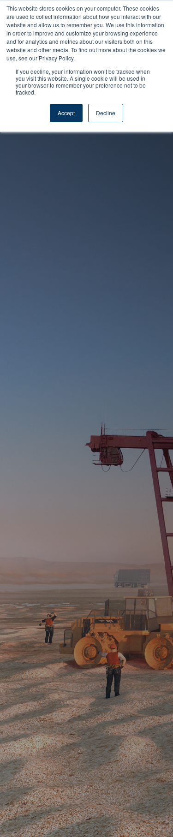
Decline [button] (105, 113)
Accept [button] (66, 113)
